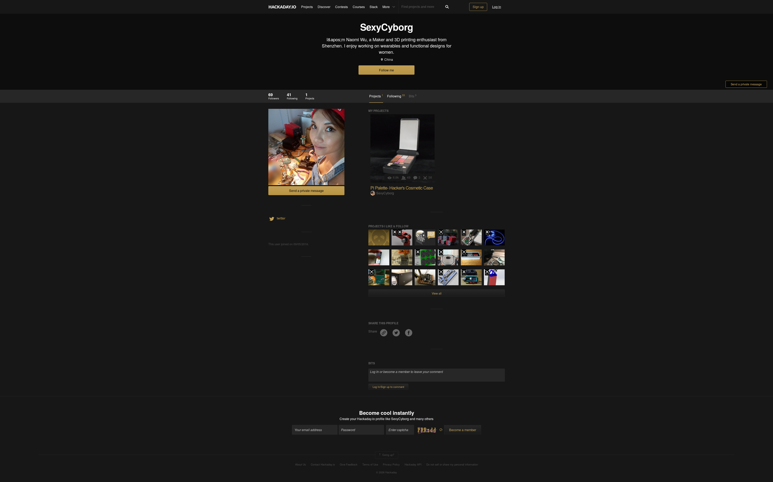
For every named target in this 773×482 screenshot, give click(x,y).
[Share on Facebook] (408, 331)
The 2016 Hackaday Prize (441, 233)
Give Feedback (349, 464)
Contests (341, 6)
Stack (374, 6)
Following (396, 96)
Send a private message (746, 84)
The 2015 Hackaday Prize (395, 233)
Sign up (478, 6)
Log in (496, 6)
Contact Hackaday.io (323, 464)
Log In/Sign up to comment (388, 387)
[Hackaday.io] (282, 7)
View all (436, 293)
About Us (300, 464)
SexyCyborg (385, 193)
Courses (359, 6)
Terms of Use (370, 464)
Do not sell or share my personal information (452, 464)
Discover (324, 6)
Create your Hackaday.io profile (362, 418)
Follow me (386, 70)
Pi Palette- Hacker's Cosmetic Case (401, 187)
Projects (307, 6)
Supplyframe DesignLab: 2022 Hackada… (371, 272)
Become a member (462, 429)
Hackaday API (413, 464)
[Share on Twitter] (396, 331)
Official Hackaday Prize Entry (400, 233)
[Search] (447, 7)
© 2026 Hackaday (386, 472)
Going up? (387, 454)
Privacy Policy (391, 464)
